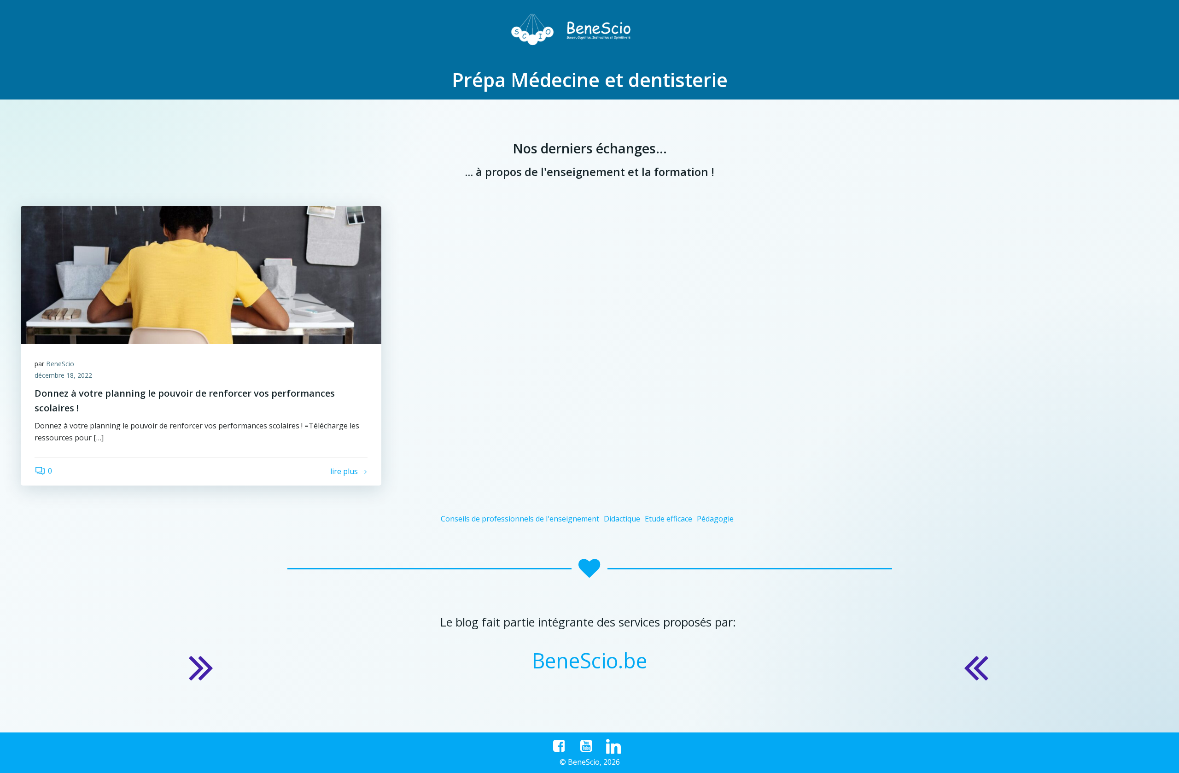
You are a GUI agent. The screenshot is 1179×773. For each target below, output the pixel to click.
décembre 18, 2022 (63, 375)
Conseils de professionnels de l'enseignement (520, 519)
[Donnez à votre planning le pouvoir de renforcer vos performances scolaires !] (201, 274)
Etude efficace (668, 519)
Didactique (622, 519)
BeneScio (60, 363)
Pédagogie (715, 519)
